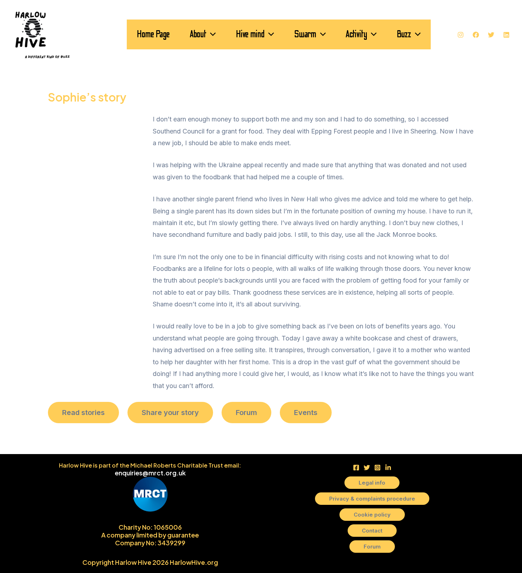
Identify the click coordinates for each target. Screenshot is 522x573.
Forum (246, 412)
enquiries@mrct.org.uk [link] (150, 473)
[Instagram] (460, 35)
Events (305, 412)
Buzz (404, 34)
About (198, 34)
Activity (356, 34)
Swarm (305, 34)
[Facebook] (476, 35)
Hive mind (250, 34)
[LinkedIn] (388, 467)
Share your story (170, 412)
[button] (211, 34)
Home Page (153, 34)
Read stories (83, 412)
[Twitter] (491, 35)
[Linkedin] (506, 35)
